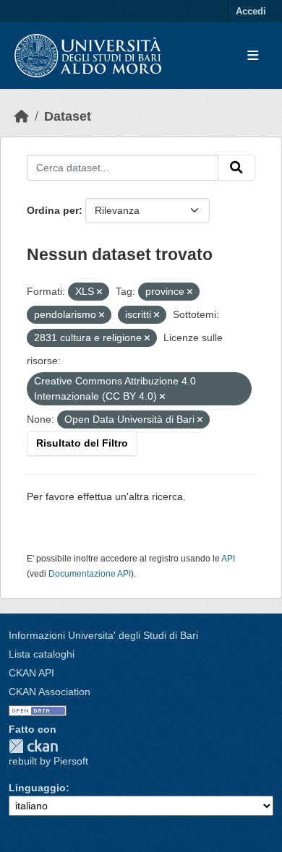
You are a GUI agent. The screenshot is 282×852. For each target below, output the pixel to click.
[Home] (21, 116)
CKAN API (31, 673)
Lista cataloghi (41, 654)
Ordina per (53, 210)
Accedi (251, 11)
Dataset (67, 116)
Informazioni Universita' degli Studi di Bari (103, 635)
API (228, 559)
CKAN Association (49, 691)
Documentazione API (89, 574)
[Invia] (236, 168)
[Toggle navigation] (253, 56)
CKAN (33, 746)
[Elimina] (99, 292)
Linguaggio (37, 787)
